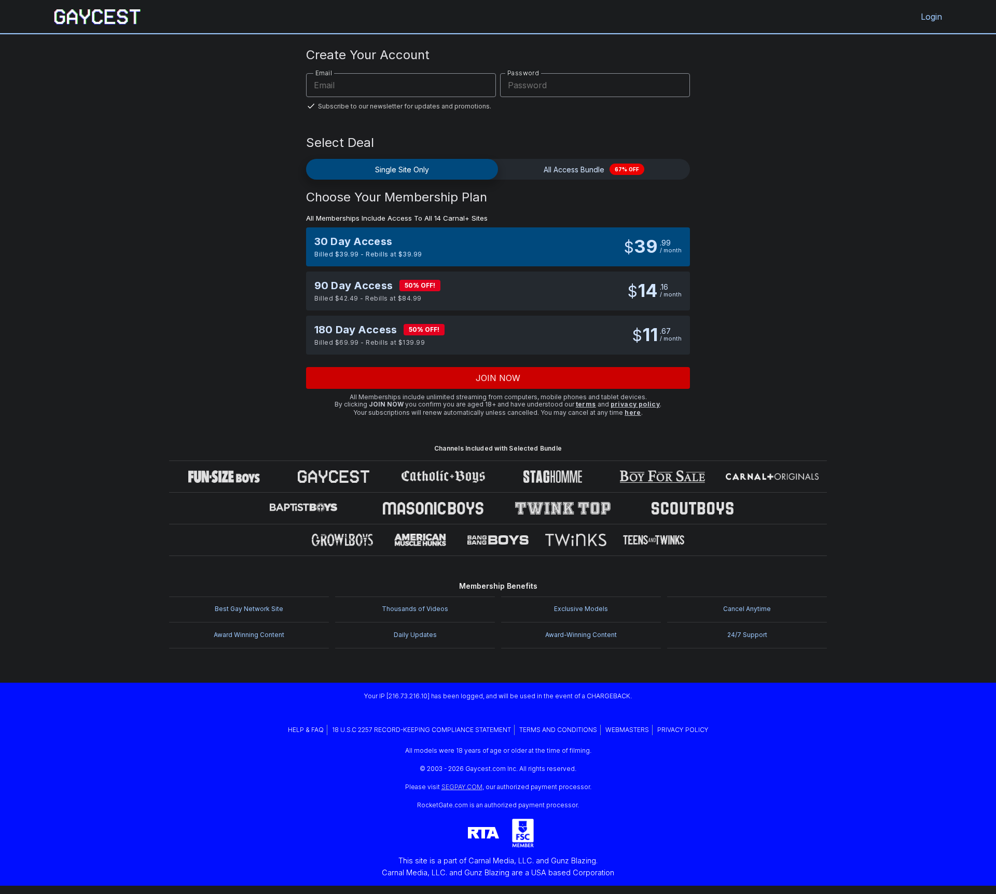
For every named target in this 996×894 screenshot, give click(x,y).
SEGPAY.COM (461, 787)
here (633, 412)
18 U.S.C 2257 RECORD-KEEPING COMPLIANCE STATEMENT (421, 730)
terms (586, 404)
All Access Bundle (591, 169)
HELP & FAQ (306, 730)
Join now (498, 378)
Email (323, 73)
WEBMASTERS (627, 730)
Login (932, 16)
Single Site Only (402, 169)
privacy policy (635, 404)
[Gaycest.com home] (97, 16)
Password (523, 73)
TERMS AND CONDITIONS (558, 730)
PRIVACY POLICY (683, 730)
